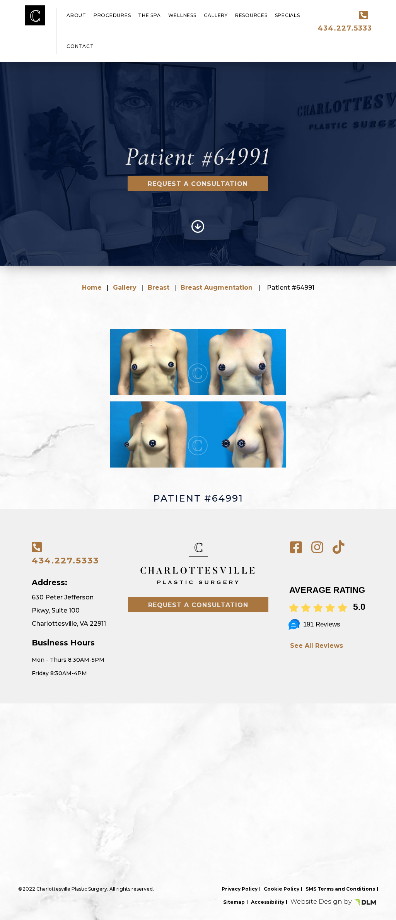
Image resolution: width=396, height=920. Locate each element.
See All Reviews (316, 645)
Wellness (182, 15)
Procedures (112, 15)
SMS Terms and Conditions (340, 889)
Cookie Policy (281, 889)
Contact (80, 46)
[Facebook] (296, 547)
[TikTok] (339, 547)
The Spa (149, 15)
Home (92, 287)
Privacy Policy (240, 889)
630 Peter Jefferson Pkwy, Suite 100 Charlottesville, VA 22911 (69, 610)
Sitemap (234, 902)
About (76, 15)
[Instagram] (317, 547)
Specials (287, 15)
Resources (251, 15)
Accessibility (267, 902)
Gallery (216, 15)
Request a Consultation (198, 184)
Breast (158, 287)
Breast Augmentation (217, 287)
